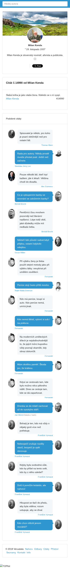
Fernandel (49, 277)
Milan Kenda (35, 45)
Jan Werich (19, 415)
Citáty (46, 549)
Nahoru (29, 549)
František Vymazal (45, 435)
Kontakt (21, 552)
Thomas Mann (47, 145)
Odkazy (38, 549)
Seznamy (11, 552)
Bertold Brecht (20, 204)
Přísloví (54, 549)
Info (29, 552)
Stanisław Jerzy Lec (23, 166)
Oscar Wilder (20, 253)
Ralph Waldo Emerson (23, 291)
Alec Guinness (47, 186)
